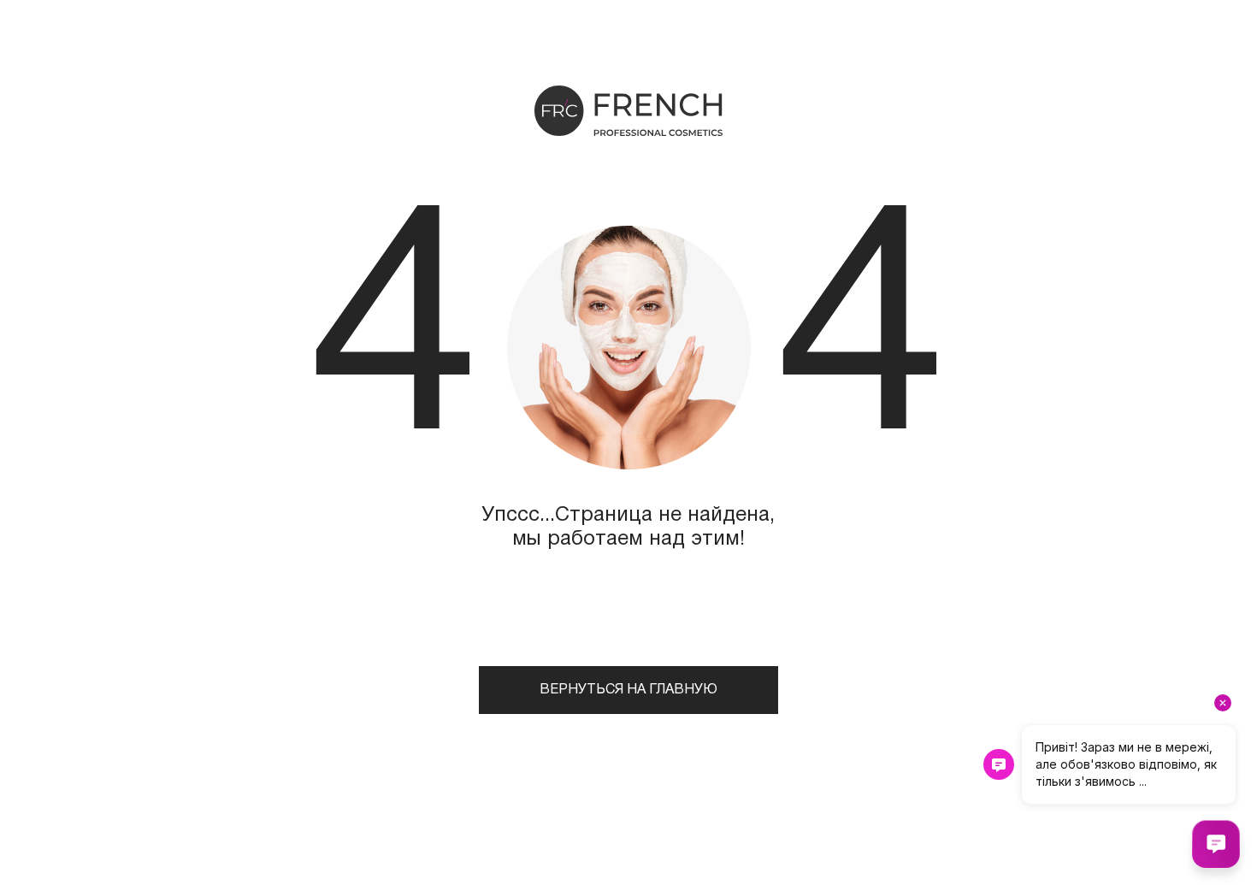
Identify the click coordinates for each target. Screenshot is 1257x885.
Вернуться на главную (628, 690)
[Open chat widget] (1216, 844)
